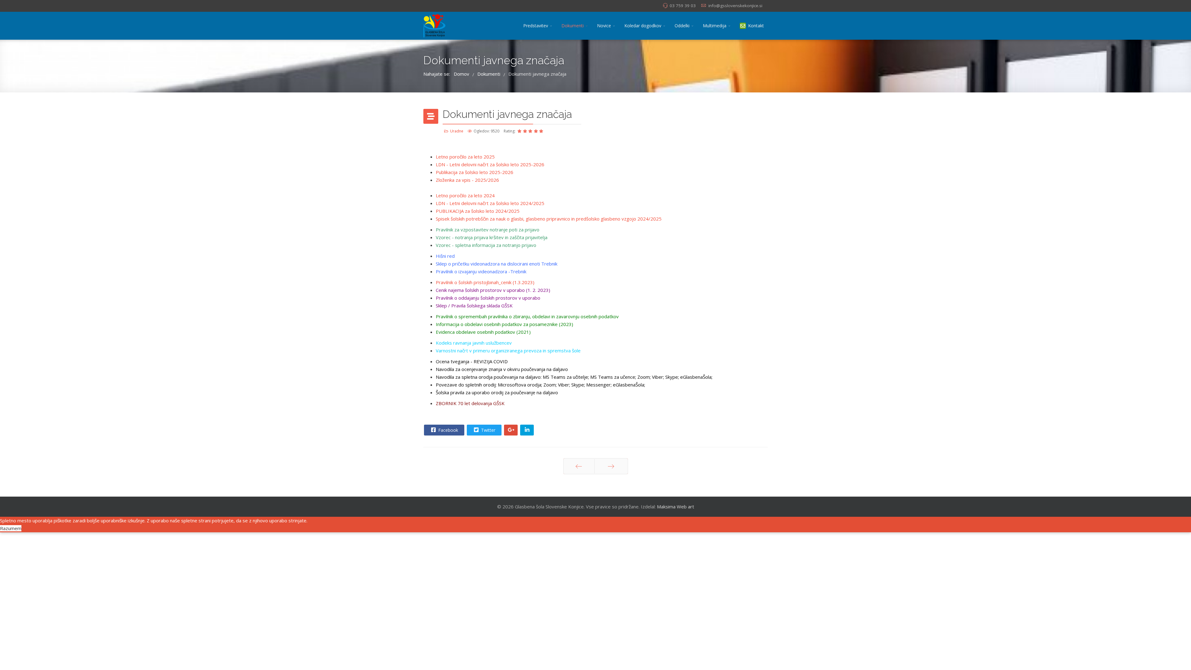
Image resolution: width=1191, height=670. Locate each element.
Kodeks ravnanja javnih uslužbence (472, 343)
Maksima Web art (675, 506)
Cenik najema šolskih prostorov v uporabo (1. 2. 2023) (493, 290)
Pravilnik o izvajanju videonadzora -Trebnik (481, 271)
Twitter (487, 430)
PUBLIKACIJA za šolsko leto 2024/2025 (478, 211)
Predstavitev (535, 26)
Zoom (549, 385)
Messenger (598, 385)
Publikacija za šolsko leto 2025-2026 (474, 172)
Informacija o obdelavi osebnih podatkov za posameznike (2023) (505, 324)
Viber (563, 385)
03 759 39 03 (683, 5)
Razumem (10, 528)
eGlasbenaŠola (628, 385)
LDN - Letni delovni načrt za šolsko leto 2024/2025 (490, 203)
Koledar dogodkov (642, 26)
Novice (604, 26)
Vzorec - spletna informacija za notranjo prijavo (486, 245)
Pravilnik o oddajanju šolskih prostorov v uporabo (488, 298)
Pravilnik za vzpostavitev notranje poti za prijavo (487, 229)
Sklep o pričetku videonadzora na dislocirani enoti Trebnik (496, 264)
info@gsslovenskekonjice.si (735, 5)
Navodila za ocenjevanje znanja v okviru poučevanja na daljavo (502, 369)
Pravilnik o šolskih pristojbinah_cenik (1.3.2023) (485, 282)
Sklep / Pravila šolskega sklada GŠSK (474, 305)
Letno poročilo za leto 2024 (465, 195)
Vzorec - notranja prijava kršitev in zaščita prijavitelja (491, 237)
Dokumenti (572, 26)
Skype (577, 385)
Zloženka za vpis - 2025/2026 (467, 180)
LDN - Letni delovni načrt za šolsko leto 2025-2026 (490, 164)
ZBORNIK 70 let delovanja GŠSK (471, 403)
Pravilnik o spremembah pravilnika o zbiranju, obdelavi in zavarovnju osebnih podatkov (527, 316)
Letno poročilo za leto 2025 (465, 157)
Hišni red (445, 256)
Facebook (447, 430)
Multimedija (714, 26)
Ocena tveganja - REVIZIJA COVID (472, 361)
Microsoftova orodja (519, 385)
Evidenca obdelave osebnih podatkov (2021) (483, 332)
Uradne (456, 131)
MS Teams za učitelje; (566, 377)
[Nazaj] (579, 466)
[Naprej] (611, 466)
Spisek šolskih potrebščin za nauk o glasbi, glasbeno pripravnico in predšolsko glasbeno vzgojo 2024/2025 (549, 219)
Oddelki (682, 26)
